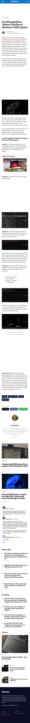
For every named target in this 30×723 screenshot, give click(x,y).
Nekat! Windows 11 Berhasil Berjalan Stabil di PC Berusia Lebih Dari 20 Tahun (15, 585)
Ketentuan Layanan (19, 713)
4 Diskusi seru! (16, 33)
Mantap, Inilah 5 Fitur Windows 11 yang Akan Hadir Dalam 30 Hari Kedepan (14, 608)
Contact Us (4, 711)
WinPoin (14, 1)
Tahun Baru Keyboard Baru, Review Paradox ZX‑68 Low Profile (17, 669)
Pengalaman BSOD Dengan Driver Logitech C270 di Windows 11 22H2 (15, 465)
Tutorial (6, 17)
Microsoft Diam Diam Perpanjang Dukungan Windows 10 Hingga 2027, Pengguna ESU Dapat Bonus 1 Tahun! (15, 600)
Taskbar (4, 396)
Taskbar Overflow (13, 396)
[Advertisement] (15, 9)
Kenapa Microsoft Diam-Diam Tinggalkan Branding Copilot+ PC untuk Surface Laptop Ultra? (14, 624)
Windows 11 (5, 399)
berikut (8, 178)
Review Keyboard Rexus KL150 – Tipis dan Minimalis (14, 658)
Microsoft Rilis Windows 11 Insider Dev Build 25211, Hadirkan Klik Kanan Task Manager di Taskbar (14, 496)
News (4, 491)
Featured (12, 665)
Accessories (4, 654)
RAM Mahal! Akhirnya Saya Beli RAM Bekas (18, 679)
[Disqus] (15, 524)
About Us (17, 711)
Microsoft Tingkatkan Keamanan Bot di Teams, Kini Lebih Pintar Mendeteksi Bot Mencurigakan (15, 575)
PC (3, 17)
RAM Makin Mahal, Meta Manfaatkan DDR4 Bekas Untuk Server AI (15, 566)
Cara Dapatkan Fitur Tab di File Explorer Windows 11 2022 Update (15, 39)
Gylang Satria (10, 31)
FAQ (3, 713)
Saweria (11, 389)
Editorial (4, 460)
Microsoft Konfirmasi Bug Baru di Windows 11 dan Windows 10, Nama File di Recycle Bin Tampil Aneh (15, 616)
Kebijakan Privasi (6, 714)
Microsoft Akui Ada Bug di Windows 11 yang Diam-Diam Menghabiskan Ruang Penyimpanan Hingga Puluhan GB (16, 555)
